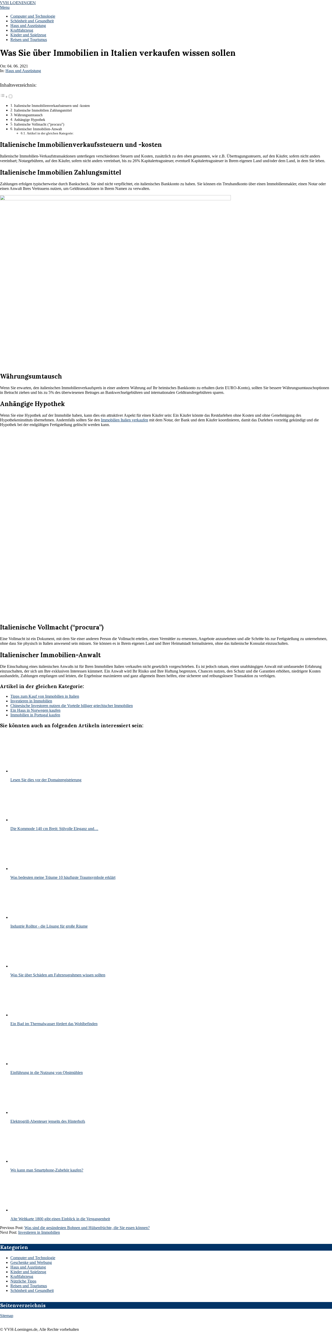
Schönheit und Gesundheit (32, 1290)
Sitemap (6, 1315)
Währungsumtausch (28, 115)
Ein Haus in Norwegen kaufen (35, 710)
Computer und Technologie (32, 1258)
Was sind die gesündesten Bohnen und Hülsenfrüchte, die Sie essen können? (87, 1227)
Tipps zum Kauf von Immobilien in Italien (44, 696)
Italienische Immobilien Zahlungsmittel (43, 110)
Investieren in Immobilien (31, 701)
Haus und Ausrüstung (23, 70)
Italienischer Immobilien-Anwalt (38, 129)
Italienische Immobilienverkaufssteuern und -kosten (52, 106)
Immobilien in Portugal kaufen (35, 715)
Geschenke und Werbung (31, 1262)
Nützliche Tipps (23, 1281)
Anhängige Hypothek (29, 120)
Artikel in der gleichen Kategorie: (50, 133)
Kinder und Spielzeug (28, 1272)
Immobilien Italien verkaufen (124, 420)
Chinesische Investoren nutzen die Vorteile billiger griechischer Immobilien (71, 705)
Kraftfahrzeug (21, 1276)
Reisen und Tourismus (28, 1286)
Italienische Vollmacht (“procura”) (39, 124)
